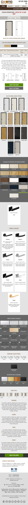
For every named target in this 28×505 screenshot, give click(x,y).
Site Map (21, 492)
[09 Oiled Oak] (23, 173)
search (26, 3)
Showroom (14, 483)
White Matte (6, 111)
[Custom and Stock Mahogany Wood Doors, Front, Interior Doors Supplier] (7, 2)
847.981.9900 (23, 1)
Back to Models (11, 18)
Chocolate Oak (11, 140)
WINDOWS (10, 6)
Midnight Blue (10, 154)
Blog (6, 492)
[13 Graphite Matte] (4, 187)
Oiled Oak (4, 140)
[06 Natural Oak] (23, 166)
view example (4, 382)
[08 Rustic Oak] (14, 173)
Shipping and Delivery (14, 497)
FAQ (17, 492)
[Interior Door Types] (14, 397)
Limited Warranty (5, 495)
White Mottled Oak (14, 111)
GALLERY (17, 6)
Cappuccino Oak (17, 125)
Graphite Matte (24, 140)
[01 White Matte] (14, 180)
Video (9, 492)
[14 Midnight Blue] (14, 187)
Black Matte (17, 140)
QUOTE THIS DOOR (14, 85)
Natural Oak (10, 125)
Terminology (12, 490)
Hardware (18, 490)
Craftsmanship (4, 489)
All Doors (18, 18)
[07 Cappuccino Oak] (4, 173)
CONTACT (24, 6)
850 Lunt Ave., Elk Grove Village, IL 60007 (15, 484)
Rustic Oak (24, 125)
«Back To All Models (14, 88)
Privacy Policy (22, 495)
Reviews (13, 492)
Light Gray (17, 154)
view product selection (18, 9)
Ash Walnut (21, 111)
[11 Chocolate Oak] (4, 180)
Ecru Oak (3, 125)
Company (23, 490)
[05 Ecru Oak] (14, 166)
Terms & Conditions (14, 495)
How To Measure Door (14, 489)
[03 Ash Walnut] (14, 195)
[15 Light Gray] (23, 187)
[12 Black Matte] (23, 180)
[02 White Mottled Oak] (4, 166)
